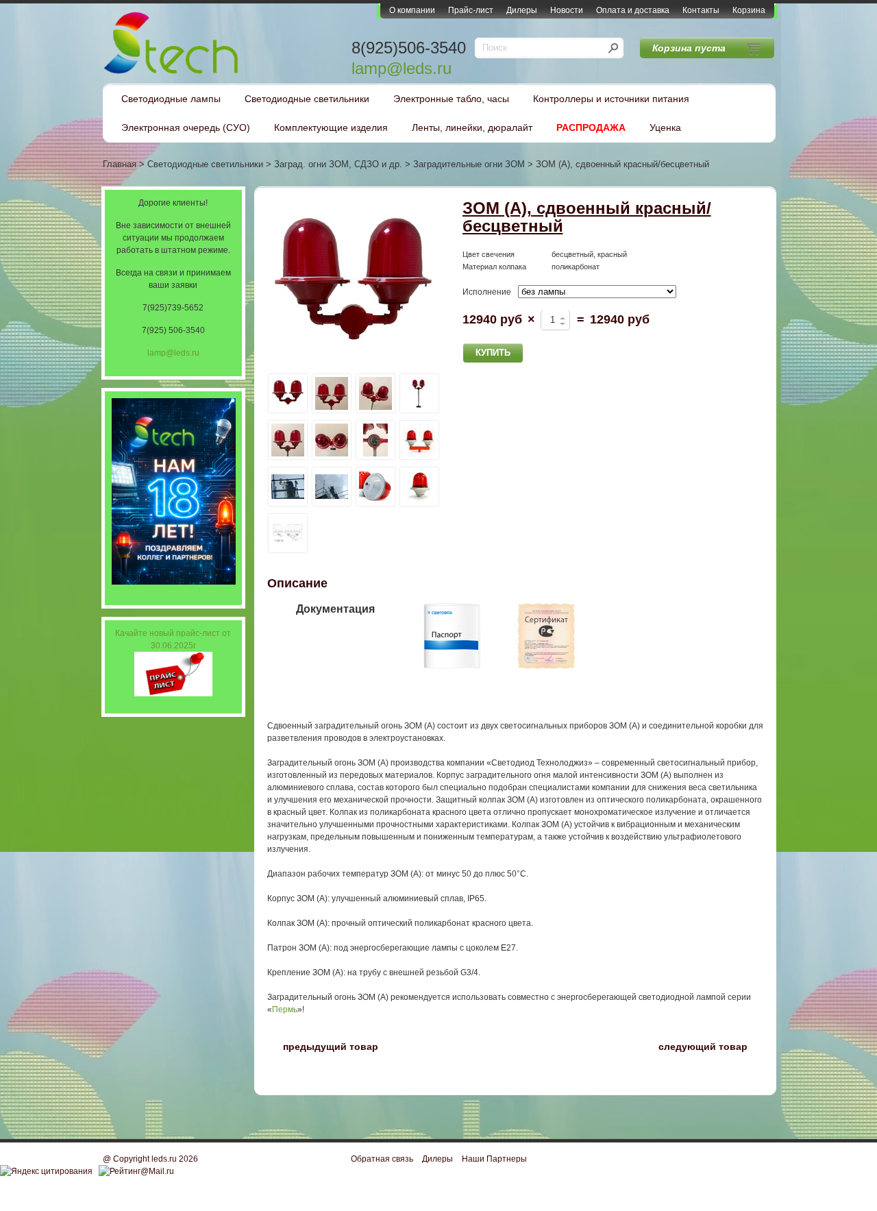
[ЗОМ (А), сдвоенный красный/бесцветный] (352, 284)
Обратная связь (382, 1159)
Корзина (748, 10)
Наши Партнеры (494, 1159)
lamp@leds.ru (401, 68)
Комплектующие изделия (331, 127)
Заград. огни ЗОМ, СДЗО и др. (338, 164)
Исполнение (486, 292)
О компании (412, 10)
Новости (566, 10)
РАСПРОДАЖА (591, 127)
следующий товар (710, 1045)
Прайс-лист (470, 10)
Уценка (665, 127)
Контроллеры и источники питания (611, 98)
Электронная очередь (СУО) (185, 127)
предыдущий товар (322, 1045)
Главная (119, 164)
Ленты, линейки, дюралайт (472, 127)
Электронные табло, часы (451, 98)
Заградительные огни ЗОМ (469, 164)
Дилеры (521, 10)
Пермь (284, 1009)
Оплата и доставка (632, 10)
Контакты (700, 10)
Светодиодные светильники (307, 98)
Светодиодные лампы (171, 98)
